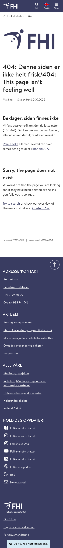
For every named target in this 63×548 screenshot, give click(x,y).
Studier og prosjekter (16, 373)
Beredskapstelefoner (16, 287)
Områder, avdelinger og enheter (23, 345)
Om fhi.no (10, 519)
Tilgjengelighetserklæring (19, 527)
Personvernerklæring (16, 535)
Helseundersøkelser (15, 401)
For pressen (11, 353)
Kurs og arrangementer (18, 322)
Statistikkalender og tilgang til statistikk (28, 330)
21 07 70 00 (16, 295)
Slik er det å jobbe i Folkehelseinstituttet (28, 338)
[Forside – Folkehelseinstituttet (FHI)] (11, 6)
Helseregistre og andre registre (22, 393)
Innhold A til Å (12, 408)
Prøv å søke (10, 144)
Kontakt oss (11, 279)
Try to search (11, 203)
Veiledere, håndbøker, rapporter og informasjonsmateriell (25, 383)
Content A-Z (41, 208)
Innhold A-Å (40, 149)
